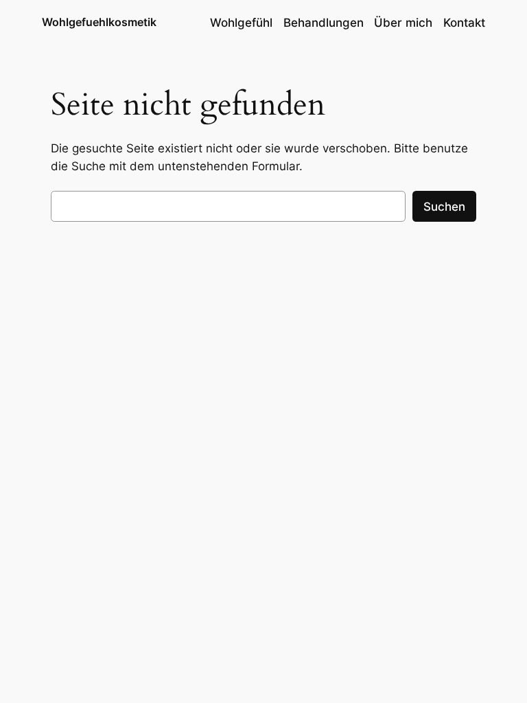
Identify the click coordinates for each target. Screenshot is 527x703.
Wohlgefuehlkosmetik (99, 22)
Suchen (444, 207)
